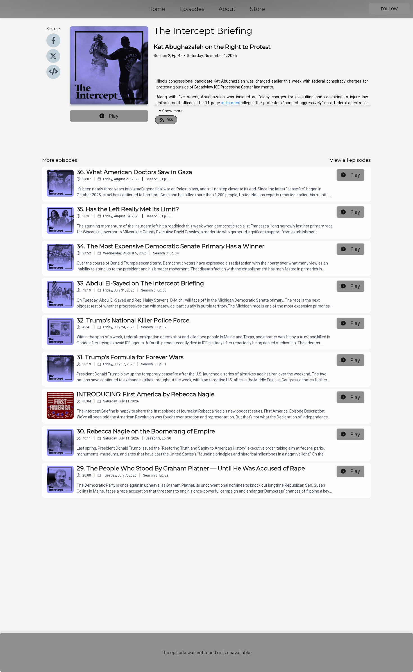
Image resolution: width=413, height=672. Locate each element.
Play (114, 116)
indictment (230, 103)
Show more (172, 110)
